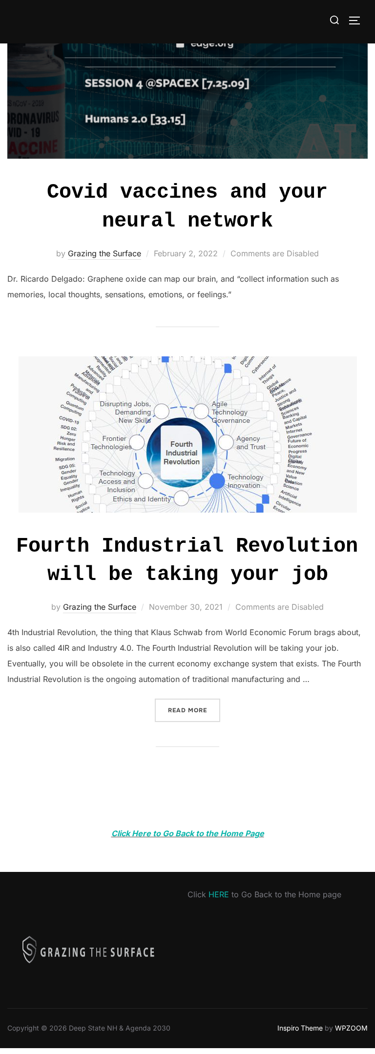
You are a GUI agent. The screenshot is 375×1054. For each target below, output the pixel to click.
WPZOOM (351, 1028)
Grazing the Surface (104, 253)
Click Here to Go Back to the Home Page (187, 833)
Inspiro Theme (300, 1028)
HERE (218, 894)
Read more (194, 710)
